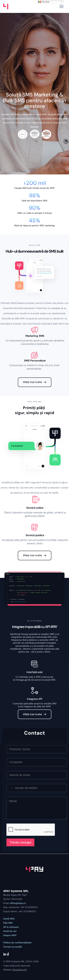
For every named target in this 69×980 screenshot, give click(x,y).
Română (45, 2)
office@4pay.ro (18, 903)
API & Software (11, 927)
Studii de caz (10, 931)
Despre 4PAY (10, 935)
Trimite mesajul (20, 842)
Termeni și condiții (12, 946)
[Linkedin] (4, 954)
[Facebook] (8, 954)
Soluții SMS (8, 918)
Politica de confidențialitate (17, 942)
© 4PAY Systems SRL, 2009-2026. (21, 961)
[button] (34, 382)
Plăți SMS (8, 922)
